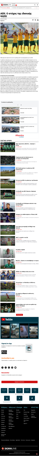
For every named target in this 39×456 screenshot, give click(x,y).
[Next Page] (21, 105)
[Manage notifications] (37, 454)
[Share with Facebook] (33, 20)
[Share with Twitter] (35, 20)
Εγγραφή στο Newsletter (19, 381)
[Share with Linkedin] (38, 20)
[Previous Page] (18, 105)
